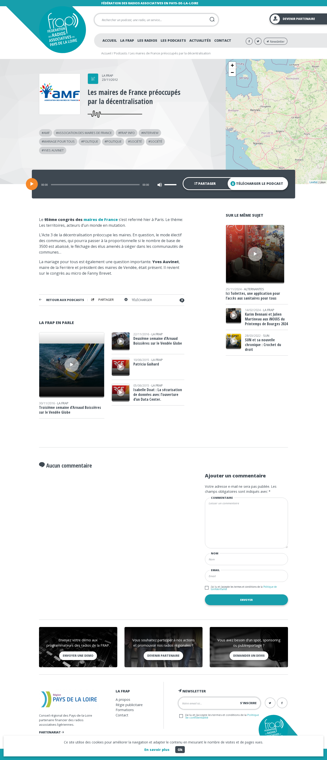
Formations (125, 710)
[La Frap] (93, 82)
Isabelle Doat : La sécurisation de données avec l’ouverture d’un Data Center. (157, 394)
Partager (206, 183)
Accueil (109, 40)
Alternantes (254, 289)
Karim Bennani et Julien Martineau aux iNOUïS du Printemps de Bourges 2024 (266, 319)
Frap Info (127, 133)
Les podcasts (173, 40)
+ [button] (232, 65)
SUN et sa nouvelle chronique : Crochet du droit (263, 344)
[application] (163, 184)
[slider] (171, 184)
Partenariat (50, 732)
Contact (222, 40)
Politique (90, 141)
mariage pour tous (59, 141)
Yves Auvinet (54, 150)
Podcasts (120, 53)
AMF (47, 133)
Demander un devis (249, 656)
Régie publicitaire (129, 704)
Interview (150, 133)
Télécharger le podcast (259, 183)
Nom (214, 553)
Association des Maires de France (85, 133)
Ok (180, 749)
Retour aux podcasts (65, 300)
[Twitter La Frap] (258, 41)
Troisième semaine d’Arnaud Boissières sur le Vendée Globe (70, 410)
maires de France (101, 219)
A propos (123, 699)
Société (136, 141)
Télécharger (142, 300)
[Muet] (159, 184)
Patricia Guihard (146, 364)
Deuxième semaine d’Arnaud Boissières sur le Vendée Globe (157, 341)
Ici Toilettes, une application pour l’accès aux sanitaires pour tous (253, 296)
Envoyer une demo (78, 656)
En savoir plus (156, 749)
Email (215, 570)
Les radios (147, 40)
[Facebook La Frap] (249, 41)
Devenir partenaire (163, 656)
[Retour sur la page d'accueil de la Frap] (62, 29)
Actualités (200, 40)
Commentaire (222, 497)
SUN (266, 335)
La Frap (127, 40)
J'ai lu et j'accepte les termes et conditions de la (244, 588)
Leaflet (313, 182)
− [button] (232, 72)
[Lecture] (31, 184)
